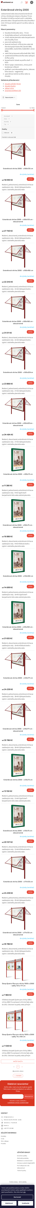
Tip (6, 124)
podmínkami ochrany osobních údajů (18, 1103)
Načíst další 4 (18, 1061)
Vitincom (8, 133)
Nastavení (17, 1197)
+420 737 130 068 (8, 1128)
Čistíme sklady (13, 1182)
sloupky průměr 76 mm (13, 84)
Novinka (7, 122)
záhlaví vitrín (9, 88)
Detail (30, 179)
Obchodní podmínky (23, 1158)
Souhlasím (25, 1203)
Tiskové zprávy (21, 1171)
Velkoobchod (21, 1168)
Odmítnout (9, 1203)
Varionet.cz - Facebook (10, 1123)
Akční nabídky (23, 1182)
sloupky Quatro (10, 86)
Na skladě (8, 116)
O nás (2, 1139)
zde (24, 1192)
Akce (6, 119)
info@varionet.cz (9, 1117)
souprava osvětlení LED (13, 91)
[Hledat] (22, 2)
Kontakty (3, 1136)
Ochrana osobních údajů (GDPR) (26, 1163)
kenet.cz (6, 1125)
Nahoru (19, 1076)
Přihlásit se (29, 1096)
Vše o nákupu (5, 1141)
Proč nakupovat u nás (23, 1166)
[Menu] (32, 2)
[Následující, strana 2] (18, 1066)
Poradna (3, 1144)
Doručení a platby (22, 1156)
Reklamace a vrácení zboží (24, 1161)
